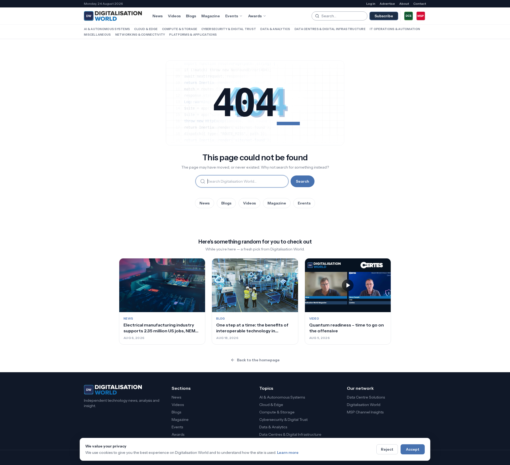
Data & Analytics (275, 29)
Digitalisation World (363, 404)
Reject (387, 449)
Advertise (387, 4)
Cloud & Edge (146, 29)
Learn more (288, 452)
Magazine (210, 16)
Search (302, 181)
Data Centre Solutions (366, 397)
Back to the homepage (258, 360)
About (404, 4)
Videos (174, 16)
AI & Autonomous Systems (107, 29)
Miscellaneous (97, 34)
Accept (412, 449)
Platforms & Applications (193, 34)
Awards (255, 16)
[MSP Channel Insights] (420, 16)
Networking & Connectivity (140, 34)
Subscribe (384, 16)
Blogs (191, 16)
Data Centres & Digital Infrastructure (330, 29)
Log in (370, 4)
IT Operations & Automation (395, 29)
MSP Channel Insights (365, 412)
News (157, 16)
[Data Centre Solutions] (408, 16)
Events (231, 16)
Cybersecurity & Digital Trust (228, 29)
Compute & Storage (179, 29)
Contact (419, 4)
